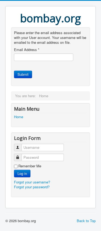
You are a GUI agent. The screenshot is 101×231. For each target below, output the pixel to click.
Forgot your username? (32, 182)
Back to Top (86, 220)
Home (18, 116)
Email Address (26, 49)
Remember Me (29, 166)
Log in (22, 173)
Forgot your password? (32, 186)
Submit (23, 74)
